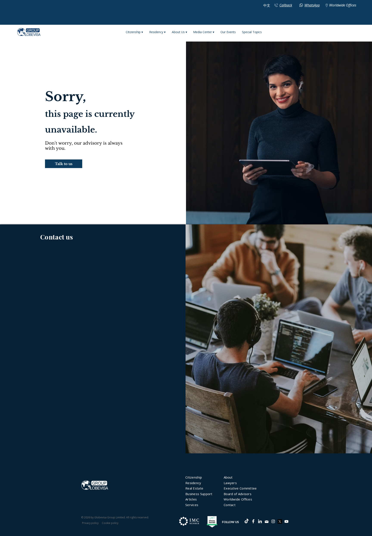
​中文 (266, 5)
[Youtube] (286, 521)
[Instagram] (273, 521)
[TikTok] (246, 521)
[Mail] (266, 521)
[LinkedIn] (260, 521)
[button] (63, 163)
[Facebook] (253, 521)
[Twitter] (279, 521)
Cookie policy (110, 523)
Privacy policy (90, 523)
